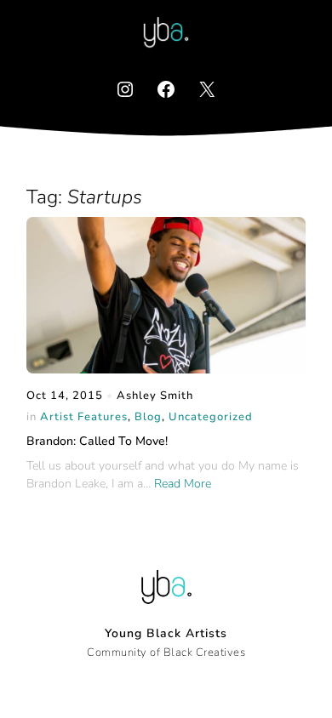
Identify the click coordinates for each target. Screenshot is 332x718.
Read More (182, 484)
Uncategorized (211, 417)
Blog (148, 417)
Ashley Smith (155, 395)
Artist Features (84, 417)
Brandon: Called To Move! (97, 441)
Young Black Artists (166, 633)
